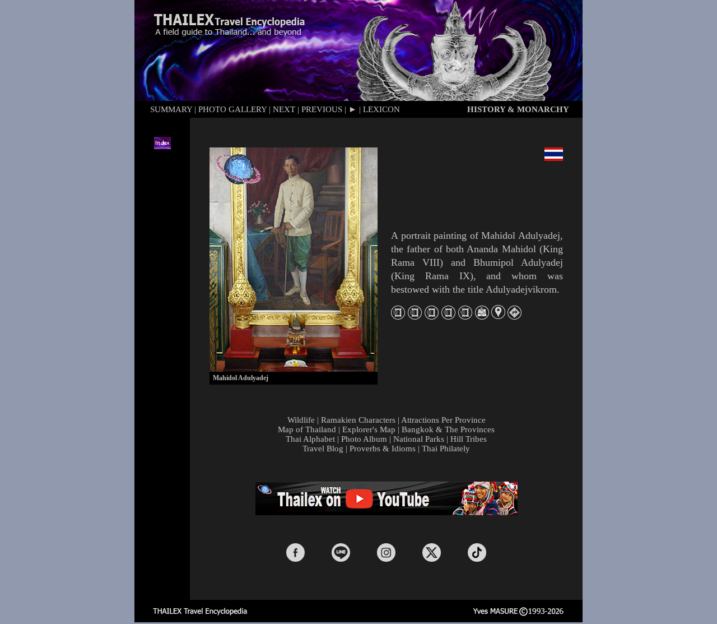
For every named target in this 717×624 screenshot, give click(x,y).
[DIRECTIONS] (515, 316)
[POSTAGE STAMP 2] (415, 316)
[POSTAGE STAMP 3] (432, 316)
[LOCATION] (498, 316)
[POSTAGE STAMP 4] (448, 316)
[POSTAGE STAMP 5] (465, 316)
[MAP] (482, 316)
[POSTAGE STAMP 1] (398, 316)
